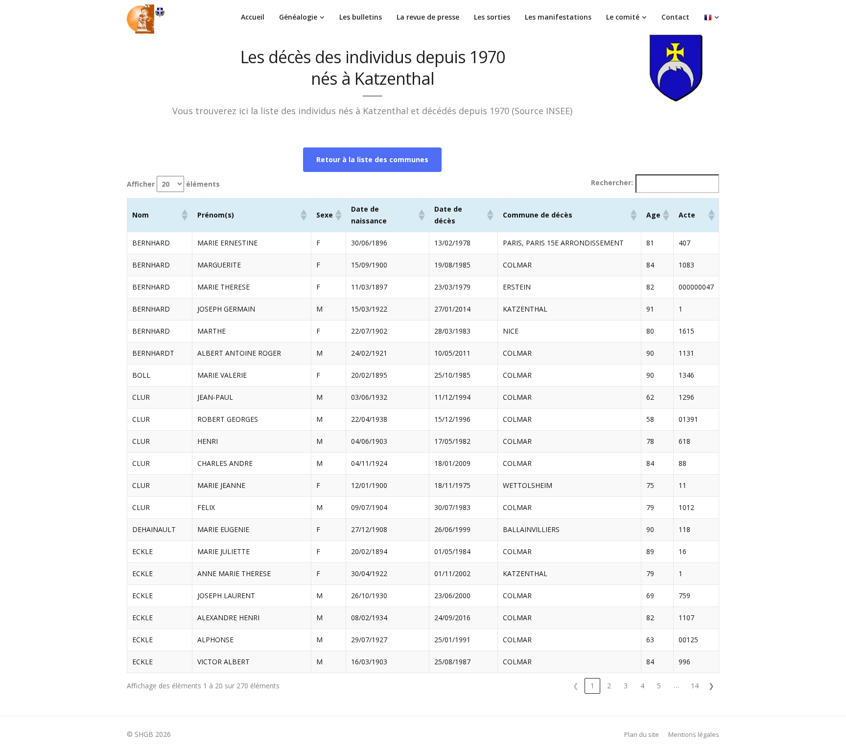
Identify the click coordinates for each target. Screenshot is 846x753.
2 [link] (609, 685)
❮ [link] (576, 685)
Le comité (622, 17)
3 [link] (626, 685)
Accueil (252, 17)
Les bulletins (360, 17)
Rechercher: (612, 182)
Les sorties (492, 17)
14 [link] (695, 685)
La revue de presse (428, 17)
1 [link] (592, 685)
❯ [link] (711, 685)
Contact (675, 17)
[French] (712, 17)
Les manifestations (558, 17)
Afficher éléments (173, 184)
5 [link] (659, 685)
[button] (184, 215)
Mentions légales (693, 734)
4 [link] (642, 685)
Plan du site (641, 734)
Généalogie (298, 17)
